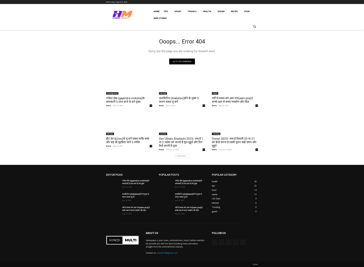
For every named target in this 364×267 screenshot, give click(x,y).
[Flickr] (228, 242)
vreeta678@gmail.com (167, 252)
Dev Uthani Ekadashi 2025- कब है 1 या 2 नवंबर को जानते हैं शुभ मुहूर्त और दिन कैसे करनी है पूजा (181, 142)
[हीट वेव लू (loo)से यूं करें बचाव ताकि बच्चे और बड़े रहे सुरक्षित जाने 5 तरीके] (129, 123)
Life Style (163, 93)
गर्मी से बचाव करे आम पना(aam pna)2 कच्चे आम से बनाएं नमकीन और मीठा (232, 99)
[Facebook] (221, 242)
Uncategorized (112, 93)
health (215, 93)
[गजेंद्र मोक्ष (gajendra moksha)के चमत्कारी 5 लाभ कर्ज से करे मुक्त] (129, 83)
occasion (163, 134)
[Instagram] (235, 242)
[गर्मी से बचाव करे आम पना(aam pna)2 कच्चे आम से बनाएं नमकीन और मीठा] (235, 83)
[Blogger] (214, 242)
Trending (216, 134)
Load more (181, 156)
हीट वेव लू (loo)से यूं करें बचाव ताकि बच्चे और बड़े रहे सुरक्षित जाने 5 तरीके (127, 140)
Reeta (108, 105)
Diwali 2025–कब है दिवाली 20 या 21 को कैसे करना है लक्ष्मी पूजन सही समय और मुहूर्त (234, 142)
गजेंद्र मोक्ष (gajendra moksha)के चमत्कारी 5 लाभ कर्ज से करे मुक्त (125, 99)
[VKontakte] (242, 242)
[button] (254, 26)
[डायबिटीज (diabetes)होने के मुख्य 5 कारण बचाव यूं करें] (182, 83)
